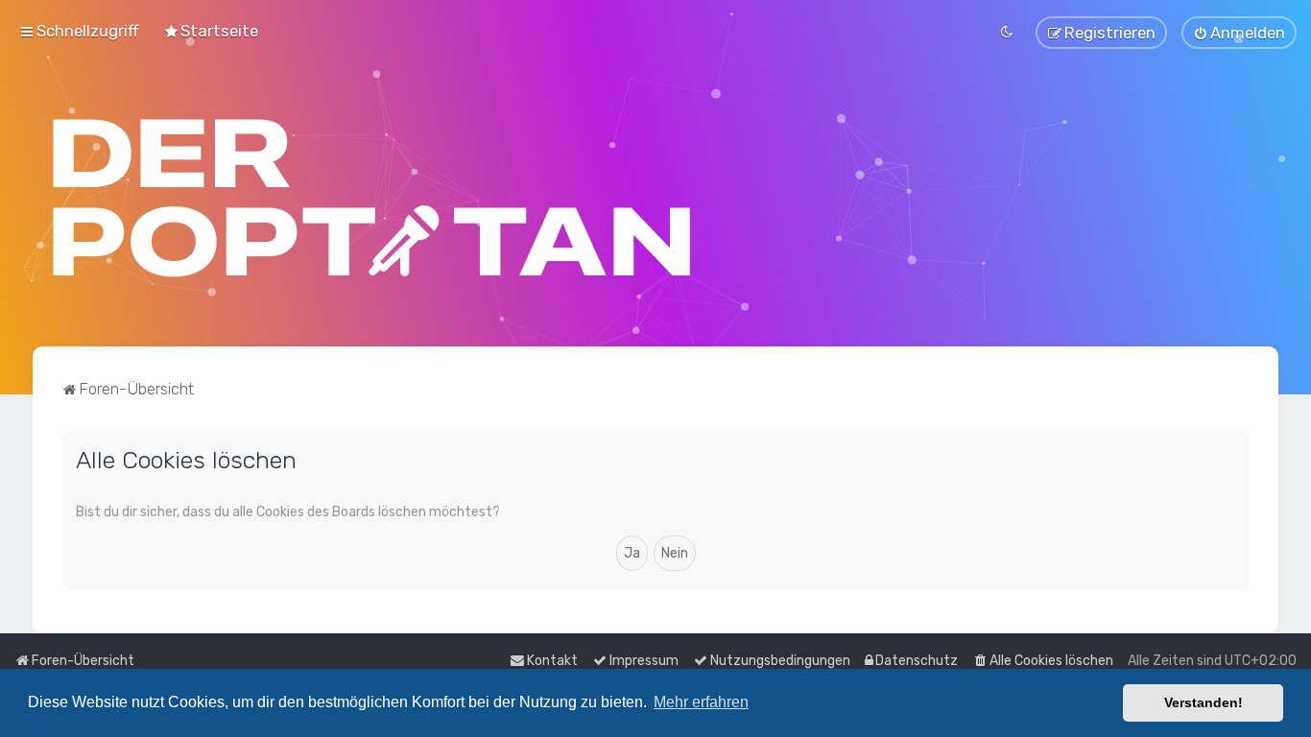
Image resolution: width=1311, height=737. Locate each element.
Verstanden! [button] (1203, 702)
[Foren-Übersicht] (372, 197)
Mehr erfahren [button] (701, 702)
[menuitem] (210, 30)
